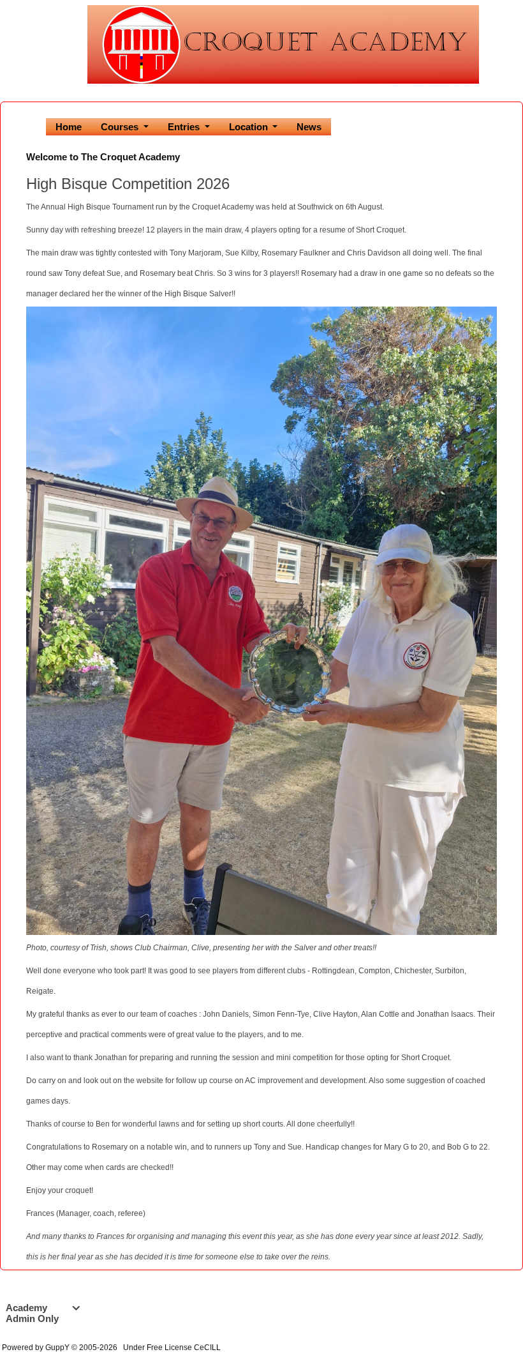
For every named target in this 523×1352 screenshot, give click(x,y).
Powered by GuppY (36, 1347)
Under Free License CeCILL (173, 1347)
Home (68, 126)
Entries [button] (185, 126)
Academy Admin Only (43, 1313)
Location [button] (249, 126)
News (309, 126)
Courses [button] (121, 126)
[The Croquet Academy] (283, 44)
